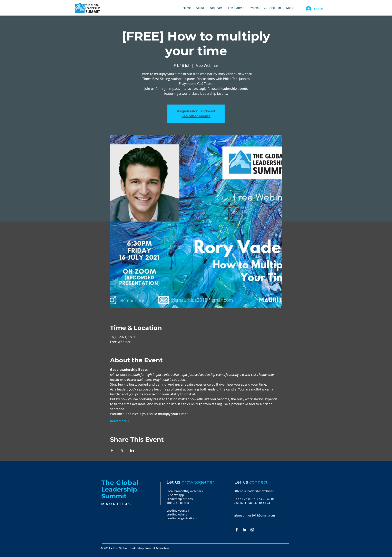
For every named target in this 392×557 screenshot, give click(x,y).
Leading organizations (182, 518)
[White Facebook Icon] (236, 530)
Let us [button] (251, 482)
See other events (196, 116)
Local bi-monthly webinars (185, 491)
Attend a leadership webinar (254, 491)
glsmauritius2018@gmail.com (254, 515)
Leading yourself (178, 510)
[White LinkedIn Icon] (244, 530)
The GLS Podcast (178, 503)
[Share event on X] (122, 450)
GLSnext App (175, 495)
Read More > (119, 421)
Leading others (177, 514)
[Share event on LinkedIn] (132, 450)
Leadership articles (180, 499)
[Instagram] (252, 530)
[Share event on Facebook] (112, 450)
